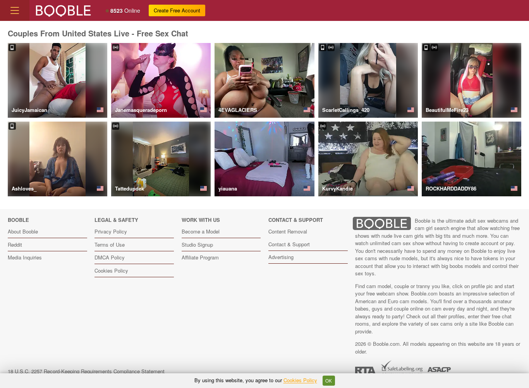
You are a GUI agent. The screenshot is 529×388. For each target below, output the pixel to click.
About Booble (23, 231)
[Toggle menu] (14, 10)
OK (328, 381)
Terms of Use (109, 244)
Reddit (15, 244)
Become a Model (201, 231)
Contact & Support (289, 244)
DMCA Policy (109, 257)
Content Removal (287, 231)
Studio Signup (197, 244)
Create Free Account (177, 10)
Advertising (281, 257)
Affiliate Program (200, 257)
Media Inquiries (25, 257)
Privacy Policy (110, 231)
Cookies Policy (111, 270)
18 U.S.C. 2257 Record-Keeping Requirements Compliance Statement (86, 371)
